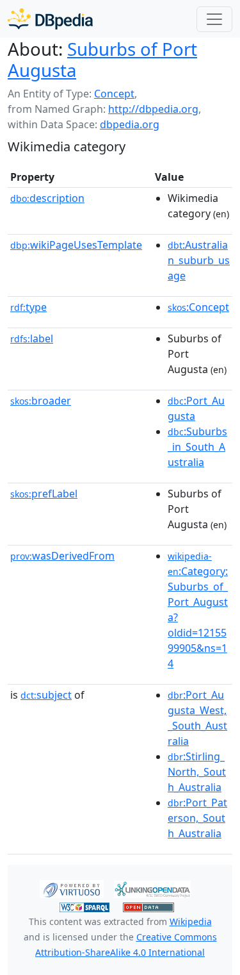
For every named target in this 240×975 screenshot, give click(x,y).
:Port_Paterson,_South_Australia (197, 818)
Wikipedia (191, 921)
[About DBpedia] (50, 19)
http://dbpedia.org (153, 109)
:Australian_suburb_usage (199, 260)
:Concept (198, 307)
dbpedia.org (129, 124)
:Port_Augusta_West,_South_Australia (197, 718)
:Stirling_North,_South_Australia (197, 771)
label (31, 338)
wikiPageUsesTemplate (76, 245)
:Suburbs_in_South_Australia (197, 446)
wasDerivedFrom (62, 556)
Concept (114, 94)
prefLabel (43, 494)
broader (40, 401)
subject (46, 695)
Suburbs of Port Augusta (102, 59)
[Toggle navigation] (214, 19)
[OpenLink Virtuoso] (72, 888)
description (47, 198)
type (28, 307)
